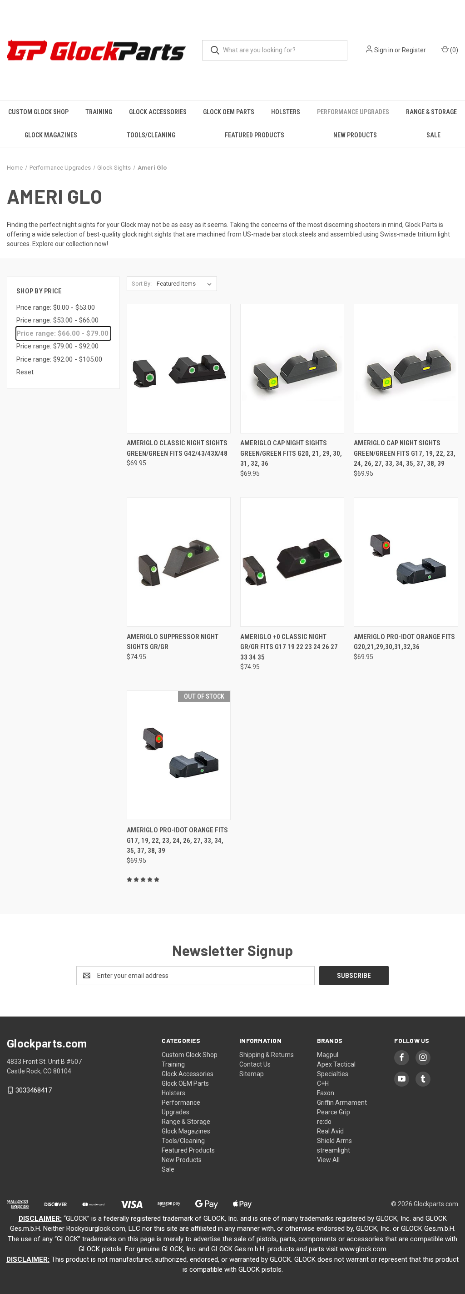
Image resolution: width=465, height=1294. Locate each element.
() (453, 50)
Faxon (325, 1093)
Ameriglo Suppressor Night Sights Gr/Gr (172, 642)
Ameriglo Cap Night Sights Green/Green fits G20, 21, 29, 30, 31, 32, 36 (291, 453)
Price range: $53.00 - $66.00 (57, 320)
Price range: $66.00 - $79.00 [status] (62, 333)
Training (98, 112)
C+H (323, 1083)
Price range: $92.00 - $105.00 (59, 359)
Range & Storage (431, 112)
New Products (355, 135)
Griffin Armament (342, 1102)
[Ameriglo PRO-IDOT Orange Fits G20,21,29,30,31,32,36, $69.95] (406, 562)
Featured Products (254, 135)
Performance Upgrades (353, 112)
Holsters (285, 112)
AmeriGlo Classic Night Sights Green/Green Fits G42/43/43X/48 (177, 448)
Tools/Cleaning (151, 135)
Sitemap (251, 1073)
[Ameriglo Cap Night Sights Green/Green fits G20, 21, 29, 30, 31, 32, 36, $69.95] (292, 369)
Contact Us (255, 1064)
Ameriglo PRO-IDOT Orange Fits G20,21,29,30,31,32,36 (404, 642)
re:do (324, 1121)
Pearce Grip (333, 1112)
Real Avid (330, 1131)
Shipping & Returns (266, 1054)
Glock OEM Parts (228, 112)
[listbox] (186, 284)
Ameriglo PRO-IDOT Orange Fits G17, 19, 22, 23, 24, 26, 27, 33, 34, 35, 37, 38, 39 (177, 840)
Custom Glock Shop (38, 112)
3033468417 (33, 1090)
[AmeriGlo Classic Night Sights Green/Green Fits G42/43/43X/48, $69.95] (179, 369)
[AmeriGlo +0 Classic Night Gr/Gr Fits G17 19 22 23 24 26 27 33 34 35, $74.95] (292, 562)
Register (414, 50)
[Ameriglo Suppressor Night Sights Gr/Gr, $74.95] (179, 562)
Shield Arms (334, 1140)
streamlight (333, 1150)
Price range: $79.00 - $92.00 (57, 346)
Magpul (327, 1054)
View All (328, 1159)
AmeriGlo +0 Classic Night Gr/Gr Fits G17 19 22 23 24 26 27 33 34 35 (289, 647)
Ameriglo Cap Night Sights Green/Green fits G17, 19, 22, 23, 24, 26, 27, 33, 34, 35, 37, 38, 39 (404, 453)
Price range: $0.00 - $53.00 (55, 307)
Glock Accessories (158, 112)
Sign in (383, 50)
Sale (433, 135)
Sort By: (142, 283)
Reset (25, 372)
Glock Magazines (51, 135)
